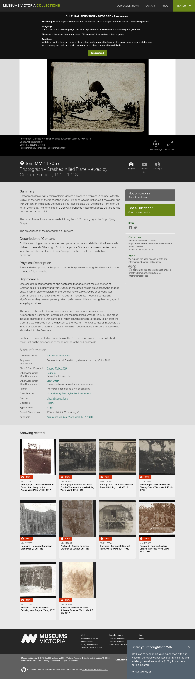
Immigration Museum (89, 644)
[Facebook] (130, 228)
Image (50, 408)
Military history (54, 393)
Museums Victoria (31, 5)
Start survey (141, 671)
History (50, 403)
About (166, 6)
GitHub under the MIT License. (95, 669)
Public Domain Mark (56, 148)
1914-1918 (61, 368)
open (146, 259)
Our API (150, 6)
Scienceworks (87, 642)
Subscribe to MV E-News (119, 644)
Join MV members (116, 639)
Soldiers (63, 417)
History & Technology (57, 398)
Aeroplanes (52, 417)
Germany (51, 373)
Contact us (73, 661)
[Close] (189, 647)
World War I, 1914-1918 (80, 417)
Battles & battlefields (80, 393)
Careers (141, 639)
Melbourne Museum (89, 639)
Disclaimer (55, 661)
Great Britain (53, 381)
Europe (50, 368)
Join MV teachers (116, 642)
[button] (184, 6)
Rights (64, 661)
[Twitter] (135, 228)
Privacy (46, 661)
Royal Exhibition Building (91, 647)
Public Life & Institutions (58, 356)
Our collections (128, 6)
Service (65, 393)
